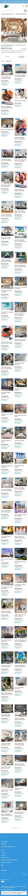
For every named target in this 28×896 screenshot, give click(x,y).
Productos (3, 852)
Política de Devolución (6, 862)
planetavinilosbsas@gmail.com (8, 846)
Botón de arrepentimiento (9, 887)
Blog (2, 865)
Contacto (3, 855)
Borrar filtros (8, 61)
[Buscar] (25, 10)
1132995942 (3, 844)
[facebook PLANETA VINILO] (4, 837)
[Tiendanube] (7, 890)
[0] (26, 6)
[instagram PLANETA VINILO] (1, 837)
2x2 (2, 61)
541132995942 (4, 841)
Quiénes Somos (5, 857)
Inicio (2, 45)
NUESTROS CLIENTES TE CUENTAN (9, 860)
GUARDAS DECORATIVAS (21, 14)
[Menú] (2, 6)
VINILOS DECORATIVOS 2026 (7, 14)
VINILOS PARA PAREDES (10, 45)
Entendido (19, 893)
